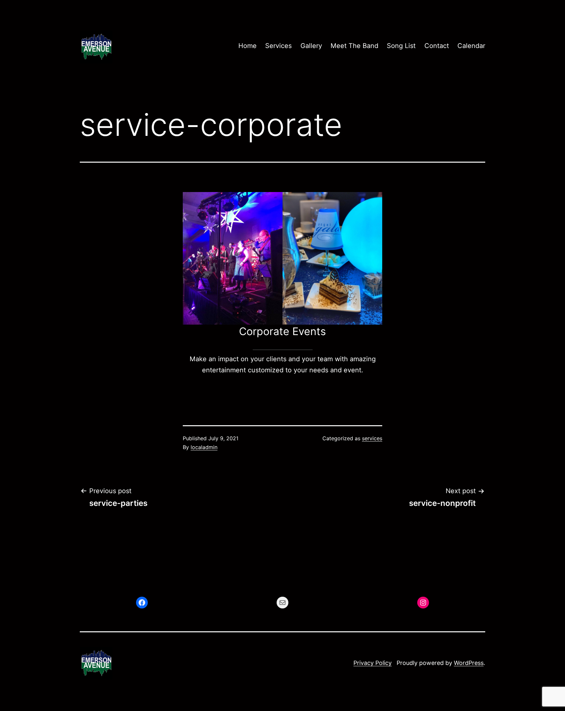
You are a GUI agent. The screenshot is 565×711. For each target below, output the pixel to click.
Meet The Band (354, 46)
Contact (436, 46)
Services (278, 46)
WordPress (469, 662)
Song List (401, 46)
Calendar (471, 46)
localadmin (204, 447)
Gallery (311, 46)
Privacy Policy (372, 662)
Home (247, 46)
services (372, 438)
